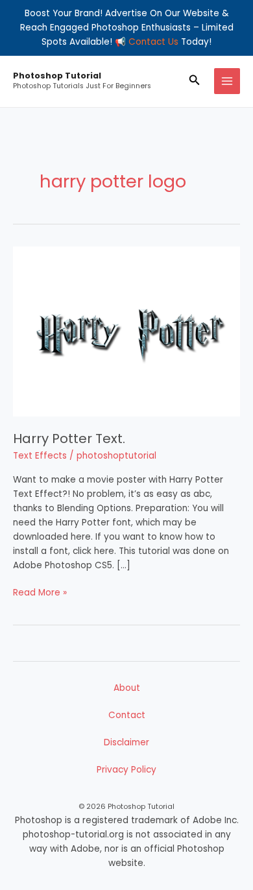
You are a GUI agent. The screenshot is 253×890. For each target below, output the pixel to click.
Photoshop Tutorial (57, 75)
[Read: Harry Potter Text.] (126, 331)
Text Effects (40, 456)
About (127, 688)
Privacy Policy (126, 770)
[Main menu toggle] (227, 81)
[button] (194, 81)
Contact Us (153, 42)
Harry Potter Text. (69, 438)
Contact (126, 715)
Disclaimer (126, 742)
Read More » (40, 592)
